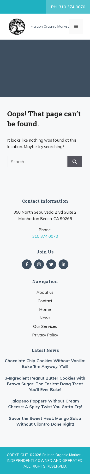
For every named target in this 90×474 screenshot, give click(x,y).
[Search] (74, 161)
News (45, 317)
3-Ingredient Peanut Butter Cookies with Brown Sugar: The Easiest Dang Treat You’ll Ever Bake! (45, 384)
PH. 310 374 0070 (68, 6)
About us (45, 292)
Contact (45, 300)
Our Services (45, 326)
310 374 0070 (45, 236)
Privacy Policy (45, 334)
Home (45, 309)
